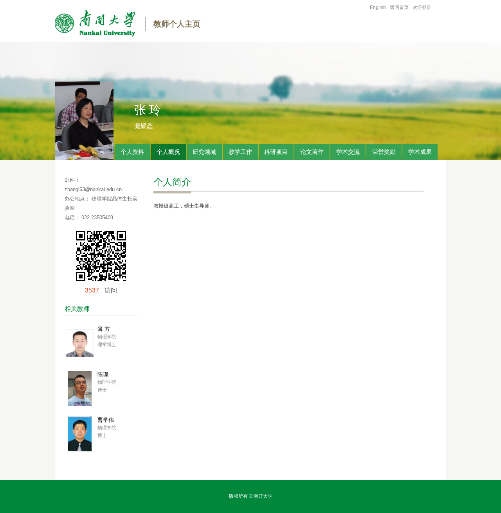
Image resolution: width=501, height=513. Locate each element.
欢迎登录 (422, 7)
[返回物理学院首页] (95, 24)
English (378, 7)
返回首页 (399, 7)
